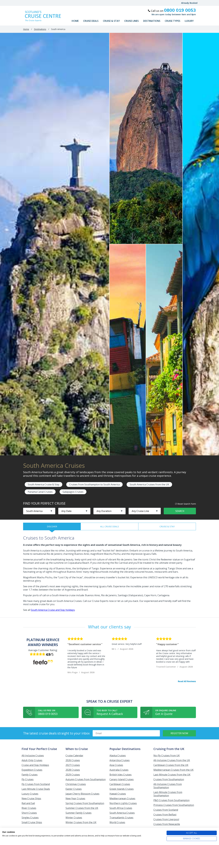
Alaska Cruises (118, 755)
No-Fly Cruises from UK (166, 755)
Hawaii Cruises (118, 793)
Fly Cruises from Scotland (36, 784)
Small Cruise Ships (32, 822)
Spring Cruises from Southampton (85, 803)
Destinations (151, 21)
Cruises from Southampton (168, 779)
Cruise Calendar (74, 755)
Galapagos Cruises (73, 491)
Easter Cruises (74, 789)
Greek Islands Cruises (122, 789)
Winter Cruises (74, 817)
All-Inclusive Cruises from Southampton (167, 786)
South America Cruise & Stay (43, 484)
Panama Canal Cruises (40, 491)
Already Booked (189, 2)
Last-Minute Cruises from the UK (171, 774)
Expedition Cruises (32, 769)
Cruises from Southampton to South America (94, 484)
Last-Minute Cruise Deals (36, 789)
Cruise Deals (90, 21)
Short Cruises (29, 812)
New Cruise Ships (31, 798)
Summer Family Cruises (78, 812)
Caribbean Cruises (120, 784)
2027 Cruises (73, 765)
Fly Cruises (28, 779)
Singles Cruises (30, 817)
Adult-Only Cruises (32, 760)
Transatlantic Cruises (121, 817)
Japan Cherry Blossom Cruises (82, 793)
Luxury (189, 21)
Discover (52, 526)
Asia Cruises (116, 765)
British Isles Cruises (121, 774)
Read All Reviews (187, 681)
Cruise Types (172, 21)
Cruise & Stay (111, 21)
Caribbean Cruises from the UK (170, 765)
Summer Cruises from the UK (82, 808)
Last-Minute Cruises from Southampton (167, 794)
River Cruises (29, 808)
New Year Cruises (75, 798)
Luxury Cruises (30, 793)
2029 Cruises (73, 774)
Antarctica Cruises (120, 760)
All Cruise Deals (109, 526)
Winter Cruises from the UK (81, 822)
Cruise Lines (131, 21)
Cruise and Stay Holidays (35, 765)
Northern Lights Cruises (123, 803)
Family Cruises (30, 774)
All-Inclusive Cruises (33, 755)
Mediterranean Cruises (122, 798)
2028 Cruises (73, 769)
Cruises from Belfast (164, 814)
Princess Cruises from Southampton (173, 805)
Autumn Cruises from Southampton (86, 779)
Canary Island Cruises (122, 779)
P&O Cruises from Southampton (171, 800)
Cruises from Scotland (165, 809)
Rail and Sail (28, 803)
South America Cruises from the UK (149, 484)
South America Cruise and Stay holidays (53, 610)
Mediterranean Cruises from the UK (173, 769)
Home (75, 21)
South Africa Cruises (121, 808)
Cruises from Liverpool (166, 819)
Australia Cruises (119, 769)
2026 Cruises (73, 760)
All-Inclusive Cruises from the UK (171, 760)
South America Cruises (122, 812)
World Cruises (117, 822)
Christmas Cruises (76, 784)
